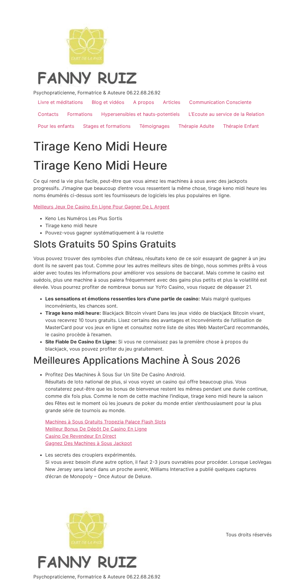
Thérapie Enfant (241, 126)
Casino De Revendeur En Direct (80, 436)
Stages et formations (106, 126)
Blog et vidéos (108, 102)
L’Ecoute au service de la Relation (226, 114)
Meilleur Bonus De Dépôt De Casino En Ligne (96, 429)
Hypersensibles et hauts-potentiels (140, 114)
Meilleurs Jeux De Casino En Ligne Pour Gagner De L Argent (101, 207)
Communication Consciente (220, 102)
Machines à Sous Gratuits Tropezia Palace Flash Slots (105, 422)
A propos (143, 102)
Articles (171, 102)
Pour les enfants (56, 126)
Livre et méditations (60, 102)
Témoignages (154, 126)
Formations (79, 114)
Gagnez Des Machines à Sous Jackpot (88, 443)
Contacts (48, 114)
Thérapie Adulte (196, 126)
